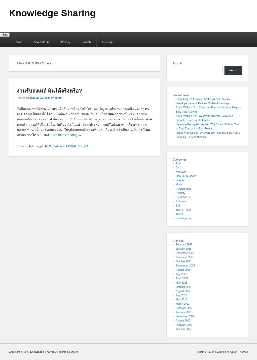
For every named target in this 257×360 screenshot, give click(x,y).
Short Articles (183, 197)
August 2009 (183, 320)
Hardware (181, 171)
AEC (178, 163)
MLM (48, 146)
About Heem (42, 42)
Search (86, 42)
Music (179, 184)
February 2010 (184, 307)
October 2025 (183, 261)
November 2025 (185, 257)
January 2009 (183, 329)
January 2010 (183, 312)
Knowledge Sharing (52, 13)
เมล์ (86, 146)
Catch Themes (239, 351)
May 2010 (181, 299)
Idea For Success (186, 175)
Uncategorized (184, 218)
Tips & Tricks (183, 209)
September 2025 (185, 265)
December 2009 (185, 316)
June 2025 (182, 278)
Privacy (65, 42)
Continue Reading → (66, 135)
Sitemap (107, 42)
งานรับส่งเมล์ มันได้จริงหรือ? (49, 90)
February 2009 (184, 324)
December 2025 (185, 252)
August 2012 (183, 291)
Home (18, 42)
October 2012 (183, 286)
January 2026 (183, 248)
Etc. (178, 167)
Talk (31, 146)
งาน (80, 146)
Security (180, 192)
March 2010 (182, 303)
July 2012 (181, 295)
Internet (180, 180)
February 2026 (184, 244)
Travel (179, 214)
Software (181, 201)
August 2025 (183, 269)
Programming (183, 188)
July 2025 (181, 274)
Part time (58, 146)
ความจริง (71, 146)
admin (58, 97)
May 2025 (181, 282)
